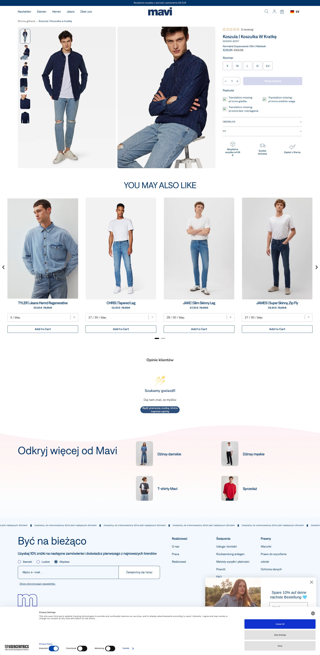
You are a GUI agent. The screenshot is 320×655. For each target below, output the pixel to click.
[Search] (267, 11)
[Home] (160, 11)
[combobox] (295, 12)
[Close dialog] (311, 582)
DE (297, 12)
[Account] (274, 11)
